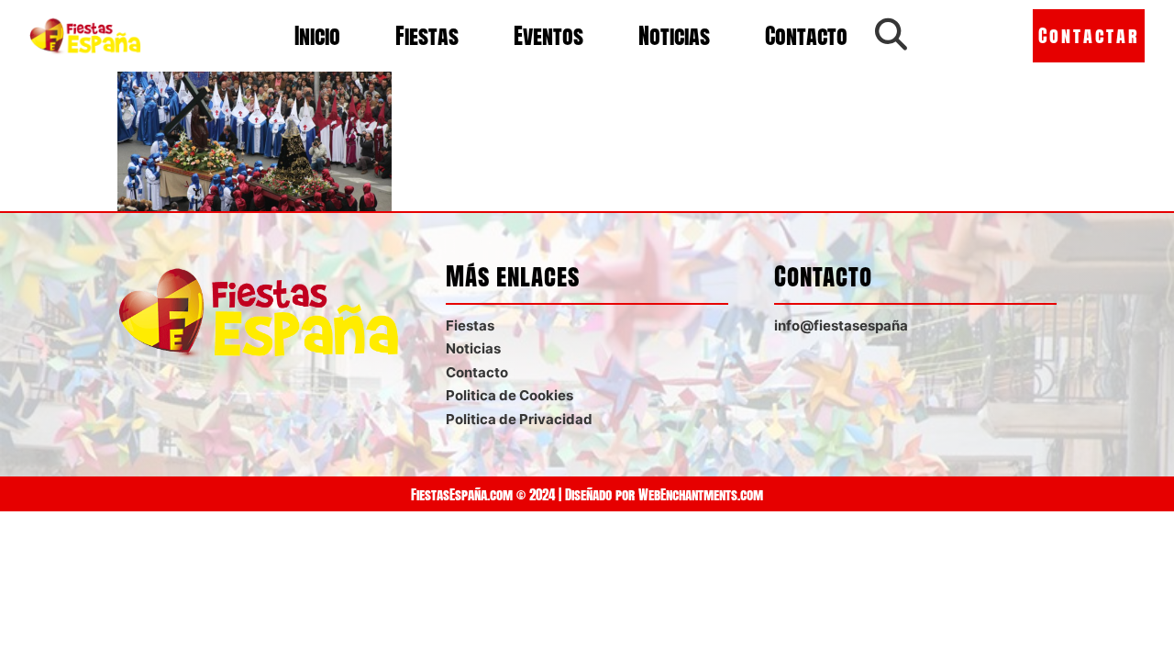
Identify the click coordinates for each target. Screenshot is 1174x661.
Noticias (674, 35)
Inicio (317, 35)
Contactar (1089, 35)
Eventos (548, 35)
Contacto (806, 35)
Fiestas (427, 35)
